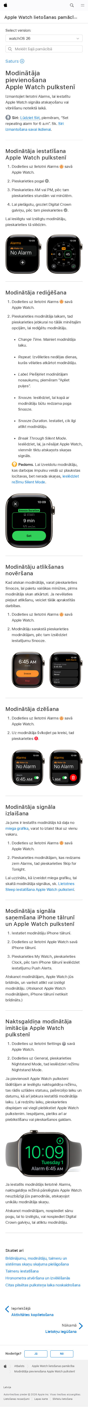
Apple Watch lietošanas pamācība (41, 17)
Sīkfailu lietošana (62, 1398)
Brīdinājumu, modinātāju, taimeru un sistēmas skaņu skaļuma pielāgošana (37, 1261)
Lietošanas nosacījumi (17, 1398)
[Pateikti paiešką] (10, 49)
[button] (71, 5)
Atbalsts (19, 1366)
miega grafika (16, 828)
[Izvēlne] (82, 5)
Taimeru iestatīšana (21, 1271)
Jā (35, 1353)
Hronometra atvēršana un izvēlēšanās (37, 1278)
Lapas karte (41, 1398)
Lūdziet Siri (29, 117)
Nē (62, 1353)
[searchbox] (43, 48)
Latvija (7, 1387)
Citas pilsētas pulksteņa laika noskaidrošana (42, 1285)
